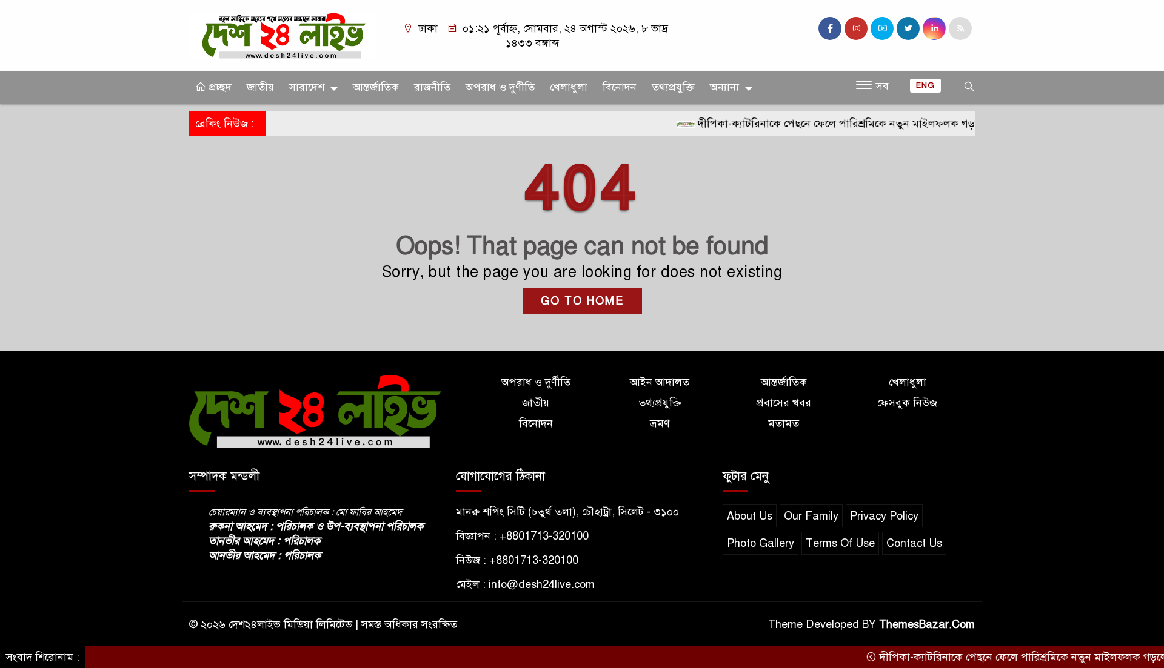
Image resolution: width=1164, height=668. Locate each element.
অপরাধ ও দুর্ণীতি (500, 87)
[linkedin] (934, 28)
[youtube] (882, 28)
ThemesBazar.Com (927, 624)
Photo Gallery (760, 543)
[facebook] (829, 28)
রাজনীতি (432, 87)
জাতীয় (260, 87)
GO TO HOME (582, 301)
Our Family (811, 516)
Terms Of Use (840, 543)
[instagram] (856, 28)
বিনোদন (620, 87)
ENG (925, 85)
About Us (749, 516)
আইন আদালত (659, 382)
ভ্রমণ (660, 423)
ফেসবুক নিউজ (907, 402)
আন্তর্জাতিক (376, 87)
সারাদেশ (306, 87)
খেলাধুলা (568, 87)
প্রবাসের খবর (784, 402)
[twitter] (908, 28)
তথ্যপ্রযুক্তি (673, 87)
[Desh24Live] (282, 34)
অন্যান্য (724, 87)
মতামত (783, 423)
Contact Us (914, 543)
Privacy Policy (884, 516)
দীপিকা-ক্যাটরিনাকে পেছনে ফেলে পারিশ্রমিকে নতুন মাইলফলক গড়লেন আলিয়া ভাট (851, 123)
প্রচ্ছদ (219, 87)
